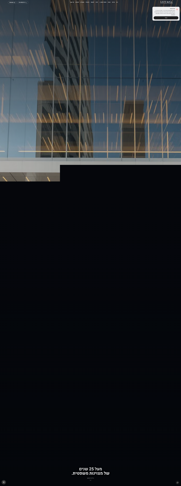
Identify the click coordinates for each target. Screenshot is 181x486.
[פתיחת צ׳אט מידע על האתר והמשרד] (177, 482)
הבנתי (166, 18)
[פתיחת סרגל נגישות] (4, 482)
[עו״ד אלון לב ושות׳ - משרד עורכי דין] (166, 2)
